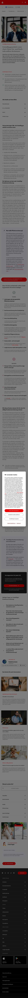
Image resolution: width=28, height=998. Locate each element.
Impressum (19, 523)
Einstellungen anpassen (14, 518)
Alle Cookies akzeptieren (14, 510)
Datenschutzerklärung (11, 523)
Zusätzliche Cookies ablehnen (14, 514)
